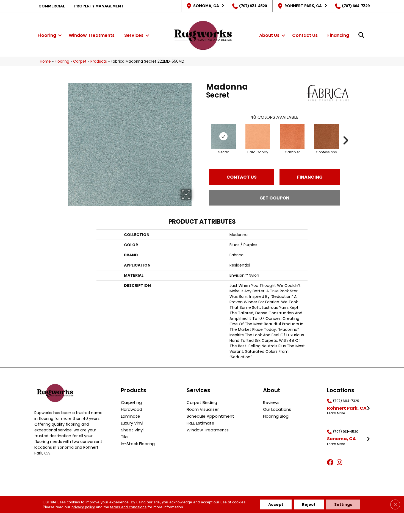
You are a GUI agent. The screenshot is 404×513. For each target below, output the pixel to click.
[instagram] (341, 462)
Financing (338, 35)
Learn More (336, 413)
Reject (309, 504)
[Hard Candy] (258, 136)
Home (45, 61)
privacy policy (83, 507)
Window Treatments (92, 35)
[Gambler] (292, 136)
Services (133, 35)
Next (345, 132)
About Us (269, 35)
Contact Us (305, 35)
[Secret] (223, 136)
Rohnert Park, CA (303, 5)
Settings (343, 504)
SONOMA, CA (206, 5)
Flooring (47, 35)
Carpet (80, 61)
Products (98, 61)
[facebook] (331, 462)
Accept (275, 504)
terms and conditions (128, 507)
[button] (60, 35)
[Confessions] (326, 136)
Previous (203, 132)
